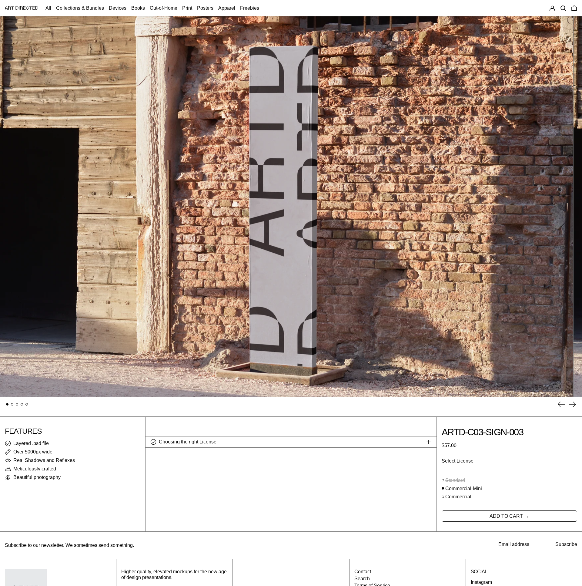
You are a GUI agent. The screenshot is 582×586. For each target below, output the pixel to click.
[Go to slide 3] (17, 404)
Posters (205, 8)
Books (138, 8)
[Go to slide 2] (12, 404)
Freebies (249, 8)
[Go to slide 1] (7, 404)
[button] (563, 8)
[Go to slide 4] (22, 404)
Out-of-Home (163, 8)
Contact (362, 571)
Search (362, 578)
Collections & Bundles (80, 8)
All (48, 8)
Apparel (226, 8)
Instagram (481, 582)
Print (187, 8)
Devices (117, 8)
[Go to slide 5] (26, 404)
